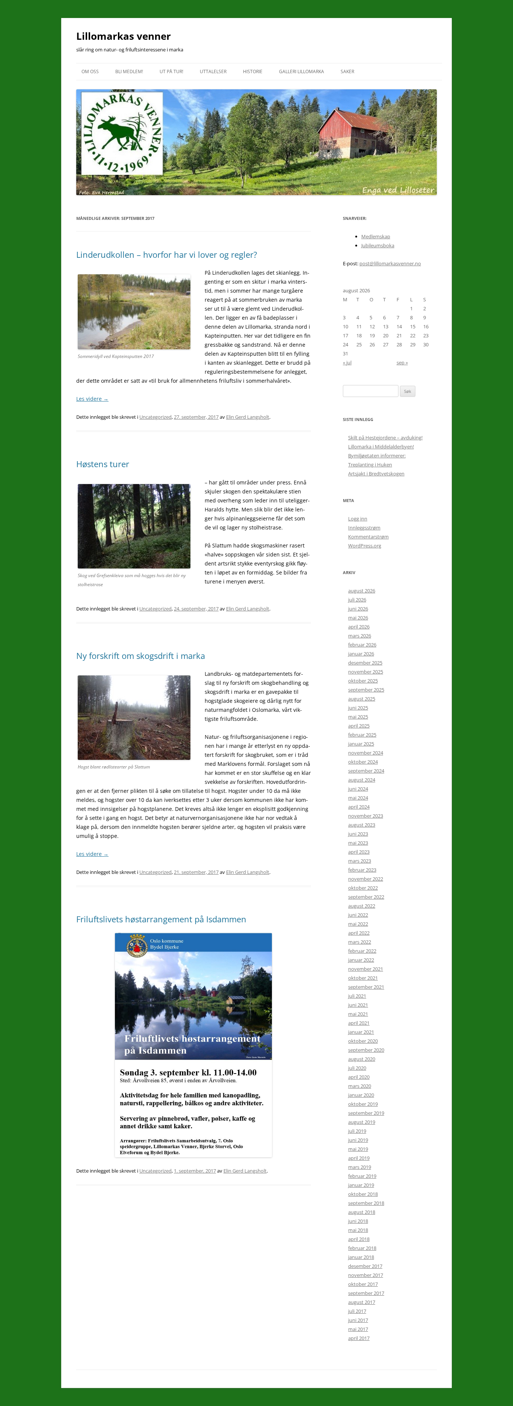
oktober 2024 (363, 761)
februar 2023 (362, 869)
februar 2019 (362, 1176)
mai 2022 (358, 923)
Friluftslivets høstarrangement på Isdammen (161, 919)
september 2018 (366, 1203)
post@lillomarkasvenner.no (390, 263)
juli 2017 (357, 1311)
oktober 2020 (363, 1041)
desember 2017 (365, 1266)
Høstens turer (102, 463)
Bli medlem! (129, 71)
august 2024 (361, 779)
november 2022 (365, 878)
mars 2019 (359, 1167)
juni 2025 (358, 707)
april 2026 (359, 626)
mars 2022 (359, 941)
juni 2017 (358, 1320)
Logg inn (357, 518)
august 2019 (361, 1122)
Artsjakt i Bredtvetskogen (376, 473)
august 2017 (361, 1302)
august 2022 (361, 905)
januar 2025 (361, 743)
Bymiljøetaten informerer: (377, 455)
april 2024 (359, 806)
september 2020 (366, 1050)
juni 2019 (358, 1140)
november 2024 (365, 752)
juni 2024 (358, 788)
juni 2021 (358, 1004)
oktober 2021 (363, 977)
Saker (347, 71)
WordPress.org (364, 545)
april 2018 (359, 1239)
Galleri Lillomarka (301, 71)
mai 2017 (358, 1329)
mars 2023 (359, 860)
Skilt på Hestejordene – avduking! (385, 437)
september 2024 (366, 770)
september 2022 (366, 896)
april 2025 (359, 725)
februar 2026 (362, 644)
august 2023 (361, 824)
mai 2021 (358, 1014)
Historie (253, 71)
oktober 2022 (363, 887)
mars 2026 (359, 635)
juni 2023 (358, 833)
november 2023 (365, 815)
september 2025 (366, 689)
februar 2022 (362, 950)
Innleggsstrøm (364, 527)
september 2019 (366, 1113)
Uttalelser (213, 71)
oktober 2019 (363, 1104)
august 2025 (361, 698)
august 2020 (361, 1059)
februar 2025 (362, 734)
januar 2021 (361, 1032)
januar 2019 (361, 1185)
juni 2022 (358, 914)
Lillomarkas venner (123, 36)
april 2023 (359, 851)
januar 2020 (361, 1095)
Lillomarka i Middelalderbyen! (381, 446)
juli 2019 (357, 1131)
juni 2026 (358, 608)
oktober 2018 (363, 1194)
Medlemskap (375, 236)
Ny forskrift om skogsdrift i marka (140, 655)
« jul (347, 362)
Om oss (90, 71)
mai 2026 (358, 617)
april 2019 (359, 1158)
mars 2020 (359, 1086)
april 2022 (359, 932)
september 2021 (366, 986)
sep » (402, 362)
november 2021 (365, 968)
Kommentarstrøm (368, 536)
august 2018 (361, 1212)
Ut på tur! (171, 71)
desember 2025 (365, 662)
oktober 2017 (363, 1284)
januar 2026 (361, 653)
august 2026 (361, 590)
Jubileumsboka (377, 245)
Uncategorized (155, 417)
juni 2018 (358, 1221)
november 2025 (365, 671)
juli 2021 (357, 995)
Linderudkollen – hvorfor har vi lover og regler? (166, 254)
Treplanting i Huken (370, 464)
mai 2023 (358, 842)
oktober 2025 (363, 680)
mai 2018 (358, 1230)
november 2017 (365, 1275)
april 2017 (359, 1338)
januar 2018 (361, 1257)
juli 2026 (357, 599)
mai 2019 (358, 1149)
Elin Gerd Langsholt (247, 417)
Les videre (92, 398)
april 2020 (359, 1077)
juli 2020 (357, 1068)
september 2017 (366, 1293)
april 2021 (359, 1023)
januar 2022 (361, 959)
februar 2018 (362, 1248)
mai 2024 (358, 797)
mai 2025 (358, 716)
